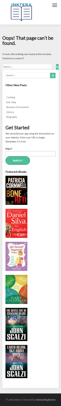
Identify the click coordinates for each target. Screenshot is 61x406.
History (10, 112)
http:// (8, 148)
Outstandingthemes (46, 399)
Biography (11, 116)
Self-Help (11, 102)
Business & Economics (17, 107)
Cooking (10, 97)
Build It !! (18, 160)
